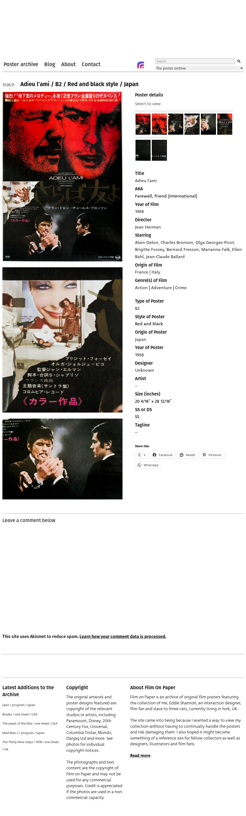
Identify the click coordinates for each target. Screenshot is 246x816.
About (68, 64)
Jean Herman (148, 227)
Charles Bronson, (178, 242)
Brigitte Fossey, (150, 249)
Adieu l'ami (146, 181)
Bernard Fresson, (183, 249)
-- (136, 386)
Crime (181, 288)
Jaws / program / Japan (18, 705)
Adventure (161, 288)
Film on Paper (15, 29)
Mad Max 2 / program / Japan (23, 733)
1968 (139, 211)
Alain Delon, (148, 242)
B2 (137, 308)
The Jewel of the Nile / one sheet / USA (29, 723)
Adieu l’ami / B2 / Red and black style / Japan (79, 84)
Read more (140, 755)
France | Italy (147, 272)
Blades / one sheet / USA (19, 714)
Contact (91, 64)
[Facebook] (131, 65)
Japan (140, 339)
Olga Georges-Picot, (215, 242)
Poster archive (21, 64)
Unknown (144, 370)
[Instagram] (140, 65)
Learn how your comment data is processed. (123, 636)
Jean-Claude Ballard (165, 257)
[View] (143, 124)
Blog (49, 64)
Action (141, 288)
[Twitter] (121, 65)
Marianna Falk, (216, 249)
